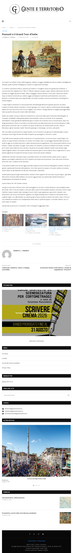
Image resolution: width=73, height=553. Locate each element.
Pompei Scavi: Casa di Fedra (10, 227)
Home (3, 27)
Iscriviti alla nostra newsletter (11, 363)
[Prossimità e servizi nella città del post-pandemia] (65, 518)
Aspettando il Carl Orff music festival (36, 313)
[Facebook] (29, 534)
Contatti (4, 358)
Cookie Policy (32, 541)
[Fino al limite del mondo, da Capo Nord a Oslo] (36, 220)
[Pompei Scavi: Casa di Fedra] (12, 220)
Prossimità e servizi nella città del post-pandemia (19, 513)
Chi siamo (5, 354)
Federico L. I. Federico (9, 37)
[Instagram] (38, 534)
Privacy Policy (6, 368)
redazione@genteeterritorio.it (14, 411)
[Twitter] (34, 534)
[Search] (70, 21)
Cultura (12, 27)
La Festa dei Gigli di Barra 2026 (36, 478)
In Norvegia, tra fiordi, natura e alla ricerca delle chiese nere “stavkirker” (59, 229)
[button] (3, 312)
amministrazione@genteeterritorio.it (16, 413)
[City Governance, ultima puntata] (65, 502)
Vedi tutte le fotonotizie (36, 341)
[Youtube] (43, 534)
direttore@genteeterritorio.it (13, 409)
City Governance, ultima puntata (13, 498)
